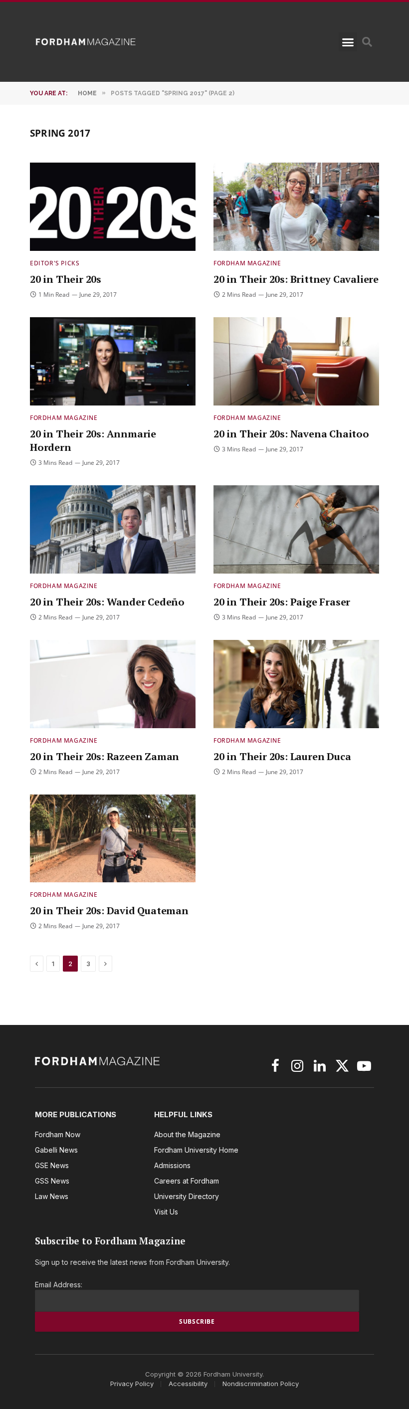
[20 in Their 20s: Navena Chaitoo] (296, 361)
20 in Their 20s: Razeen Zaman (104, 756)
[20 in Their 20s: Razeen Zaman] (113, 684)
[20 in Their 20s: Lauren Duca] (296, 684)
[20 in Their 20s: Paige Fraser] (296, 529)
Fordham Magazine (247, 263)
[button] (348, 41)
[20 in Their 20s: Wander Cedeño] (113, 529)
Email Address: (58, 1284)
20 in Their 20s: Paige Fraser (281, 601)
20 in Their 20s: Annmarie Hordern (93, 440)
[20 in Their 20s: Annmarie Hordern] (113, 361)
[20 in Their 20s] (113, 207)
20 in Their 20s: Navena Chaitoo (291, 433)
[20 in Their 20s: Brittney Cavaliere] (296, 207)
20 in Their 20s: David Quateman (109, 910)
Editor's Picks (54, 263)
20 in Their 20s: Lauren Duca (282, 756)
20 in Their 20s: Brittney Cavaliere (296, 279)
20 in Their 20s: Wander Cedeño (107, 601)
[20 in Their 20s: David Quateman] (113, 839)
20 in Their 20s (65, 279)
